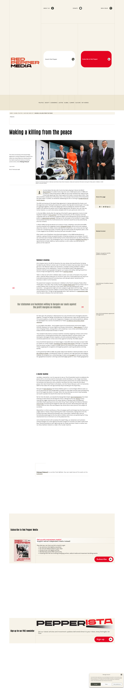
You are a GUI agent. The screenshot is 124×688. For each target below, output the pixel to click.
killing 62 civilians (66, 226)
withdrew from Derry (81, 239)
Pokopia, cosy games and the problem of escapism (103, 254)
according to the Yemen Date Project (64, 343)
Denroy (78, 398)
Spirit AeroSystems (76, 397)
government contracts (48, 218)
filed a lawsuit (78, 327)
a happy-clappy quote (69, 284)
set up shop (52, 215)
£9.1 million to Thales (42, 353)
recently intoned (68, 271)
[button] (121, 674)
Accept (95, 684)
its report (72, 355)
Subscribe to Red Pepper (90, 59)
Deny (106, 684)
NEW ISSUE (104, 8)
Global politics (18, 113)
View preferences (117, 684)
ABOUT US (46, 8)
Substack (40, 474)
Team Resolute (47, 389)
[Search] (73, 59)
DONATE (75, 8)
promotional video (83, 291)
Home (11, 113)
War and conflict (28, 113)
